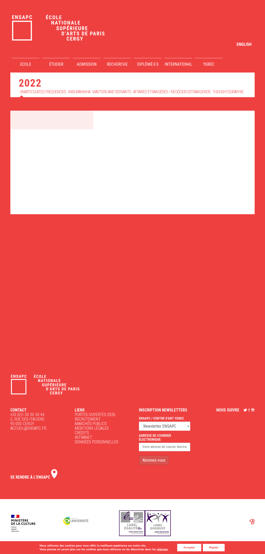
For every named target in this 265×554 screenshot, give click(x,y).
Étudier (56, 64)
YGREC (208, 64)
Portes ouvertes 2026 (95, 414)
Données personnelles (96, 441)
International (178, 64)
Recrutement (88, 419)
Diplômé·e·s (148, 64)
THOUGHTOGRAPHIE (227, 92)
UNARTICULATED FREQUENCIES (43, 92)
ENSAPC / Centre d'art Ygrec (161, 418)
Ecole (25, 64)
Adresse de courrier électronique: (155, 438)
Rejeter (213, 547)
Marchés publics (91, 423)
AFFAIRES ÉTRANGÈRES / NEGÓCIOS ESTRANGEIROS (171, 92)
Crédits (82, 432)
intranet (83, 437)
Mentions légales (92, 428)
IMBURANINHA (79, 92)
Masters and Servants (111, 92)
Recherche (117, 64)
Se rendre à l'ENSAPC (30, 477)
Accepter (189, 547)
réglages (162, 549)
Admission (87, 64)
